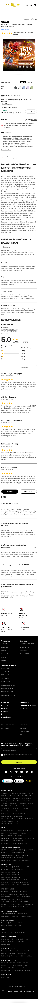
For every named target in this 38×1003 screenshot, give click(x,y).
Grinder (19, 902)
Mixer (26, 907)
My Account (25, 708)
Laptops (3, 650)
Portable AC (5, 869)
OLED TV (23, 833)
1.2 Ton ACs (14, 806)
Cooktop (22, 894)
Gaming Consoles (20, 855)
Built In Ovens (15, 891)
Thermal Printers (19, 970)
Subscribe (19, 762)
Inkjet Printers (12, 968)
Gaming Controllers (7, 857)
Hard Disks (29, 956)
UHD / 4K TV (30, 850)
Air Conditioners (6, 867)
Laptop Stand (22, 953)
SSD (21, 956)
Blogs (3, 714)
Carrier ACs (4, 798)
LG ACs (31, 793)
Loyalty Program (25, 647)
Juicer (18, 899)
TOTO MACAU (5, 30)
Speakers (15, 860)
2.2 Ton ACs (24, 808)
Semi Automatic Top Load (9, 874)
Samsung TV (22, 830)
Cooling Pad (11, 953)
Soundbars (19, 857)
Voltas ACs (13, 793)
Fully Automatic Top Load (9, 872)
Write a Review (28, 491)
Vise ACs (4, 793)
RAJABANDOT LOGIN (7, 688)
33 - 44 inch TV (29, 838)
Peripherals (4, 956)
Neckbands (21, 913)
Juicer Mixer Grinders (7, 902)
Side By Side (25, 885)
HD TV (27, 835)
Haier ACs (16, 801)
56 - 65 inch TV (6, 843)
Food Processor (6, 896)
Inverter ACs (18, 816)
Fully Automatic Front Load (9, 877)
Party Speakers (5, 657)
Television (4, 643)
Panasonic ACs (26, 798)
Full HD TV (4, 852)
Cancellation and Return (27, 643)
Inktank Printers (6, 970)
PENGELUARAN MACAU (8, 685)
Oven (12, 904)
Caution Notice (24, 731)
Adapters (11, 941)
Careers (4, 705)
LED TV (3, 850)
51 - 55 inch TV (18, 840)
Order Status (6, 717)
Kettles (26, 902)
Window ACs (14, 803)
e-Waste (4, 708)
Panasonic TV (13, 833)
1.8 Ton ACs (5, 808)
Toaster (18, 904)
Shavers (12, 923)
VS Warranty (23, 650)
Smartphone (4, 647)
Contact (4, 711)
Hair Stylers (21, 923)
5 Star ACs (23, 813)
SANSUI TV (4, 830)
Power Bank (20, 941)
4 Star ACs (14, 813)
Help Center (25, 702)
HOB (12, 899)
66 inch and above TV (20, 843)
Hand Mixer (4, 899)
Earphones (15, 916)
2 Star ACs (23, 811)
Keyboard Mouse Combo (25, 951)
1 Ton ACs (4, 806)
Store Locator (5, 728)
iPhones (14, 939)
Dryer (23, 879)
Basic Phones (24, 939)
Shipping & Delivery (28, 705)
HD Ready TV (12, 850)
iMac (25, 965)
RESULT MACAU (5, 682)
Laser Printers (24, 968)
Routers (29, 970)
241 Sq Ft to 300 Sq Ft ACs (9, 823)
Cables (3, 941)
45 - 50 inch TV (6, 840)
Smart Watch (5, 977)
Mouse (3, 951)
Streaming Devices (16, 852)
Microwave (4, 904)
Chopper (4, 894)
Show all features (6, 150)
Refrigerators (15, 882)
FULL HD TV (18, 835)
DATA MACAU (5, 675)
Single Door (25, 882)
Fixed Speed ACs (6, 816)
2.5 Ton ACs (5, 811)
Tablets (3, 932)
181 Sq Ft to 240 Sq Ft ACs (9, 821)
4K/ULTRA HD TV (6, 835)
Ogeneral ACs (26, 801)
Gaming (3, 660)
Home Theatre (5, 860)
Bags (2, 953)
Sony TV (3, 833)
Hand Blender (26, 896)
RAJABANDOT (6, 176)
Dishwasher (4, 882)
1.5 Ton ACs (24, 806)
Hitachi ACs (14, 798)
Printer (3, 968)
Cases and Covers (6, 944)
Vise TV (13, 830)
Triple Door (15, 885)
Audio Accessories (7, 855)
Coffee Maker (13, 894)
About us (5, 702)
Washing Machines (6, 654)
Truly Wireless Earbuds (8, 913)
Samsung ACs (5, 801)
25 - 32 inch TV (17, 838)
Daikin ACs (22, 793)
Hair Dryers (18, 925)
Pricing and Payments (7, 725)
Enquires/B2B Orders (26, 654)
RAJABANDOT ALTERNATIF (9, 695)
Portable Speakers (27, 916)
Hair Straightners (6, 925)
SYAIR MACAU (5, 678)
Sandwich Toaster (6, 907)
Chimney (24, 891)
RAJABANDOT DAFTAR (7, 692)
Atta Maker (4, 891)
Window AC (25, 867)
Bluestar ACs (5, 796)
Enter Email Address (9, 751)
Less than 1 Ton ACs (26, 803)
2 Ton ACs (15, 808)
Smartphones (5, 939)
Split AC (16, 867)
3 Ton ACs (15, 811)
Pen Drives (14, 956)
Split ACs (4, 803)
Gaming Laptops (22, 963)
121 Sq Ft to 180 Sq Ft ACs (24, 818)
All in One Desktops (16, 965)
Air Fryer (16, 896)
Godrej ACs (15, 796)
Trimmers (4, 923)
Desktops (4, 965)
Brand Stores (23, 725)
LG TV (31, 830)
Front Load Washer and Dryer (10, 879)
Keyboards (11, 951)
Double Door (5, 885)
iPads (10, 932)
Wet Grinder (18, 907)
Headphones (5, 916)
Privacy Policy (24, 735)
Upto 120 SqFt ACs (7, 818)
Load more (10, 491)
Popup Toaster (28, 904)
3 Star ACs (4, 813)
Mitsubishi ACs (26, 796)
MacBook (12, 963)
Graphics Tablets (20, 932)
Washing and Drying (18, 869)
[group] (23, 82)
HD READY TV (5, 838)
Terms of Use (23, 728)
